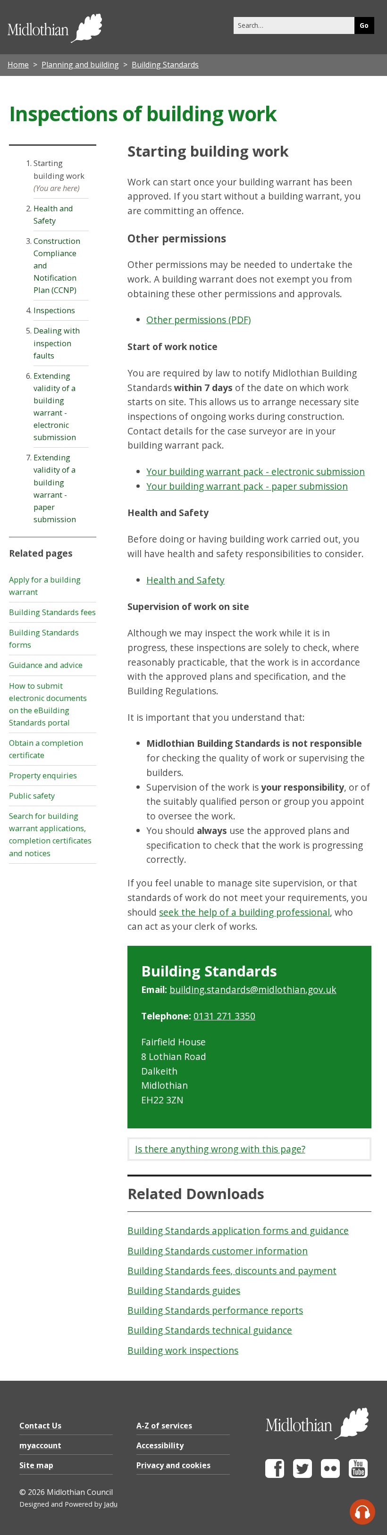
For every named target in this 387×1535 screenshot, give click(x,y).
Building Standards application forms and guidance (238, 1230)
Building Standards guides (183, 1290)
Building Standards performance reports (215, 1310)
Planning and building (80, 64)
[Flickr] (330, 1475)
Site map (36, 1465)
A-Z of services (164, 1425)
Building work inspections (182, 1350)
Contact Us (40, 1425)
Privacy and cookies (173, 1465)
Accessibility (160, 1445)
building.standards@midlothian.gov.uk (253, 989)
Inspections (54, 310)
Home (18, 64)
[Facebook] (274, 1475)
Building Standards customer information (217, 1250)
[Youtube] (358, 1475)
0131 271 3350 (224, 1015)
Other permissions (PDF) (198, 319)
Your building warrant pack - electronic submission (255, 471)
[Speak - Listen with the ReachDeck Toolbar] (362, 1512)
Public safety (32, 796)
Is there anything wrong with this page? (220, 1149)
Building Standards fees (52, 612)
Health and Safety (185, 580)
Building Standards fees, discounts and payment (232, 1270)
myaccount (40, 1445)
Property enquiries (43, 775)
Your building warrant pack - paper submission (247, 486)
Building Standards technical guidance (209, 1330)
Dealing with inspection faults (57, 342)
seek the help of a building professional (244, 912)
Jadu (111, 1504)
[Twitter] (302, 1475)
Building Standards (165, 64)
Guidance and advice (46, 665)
